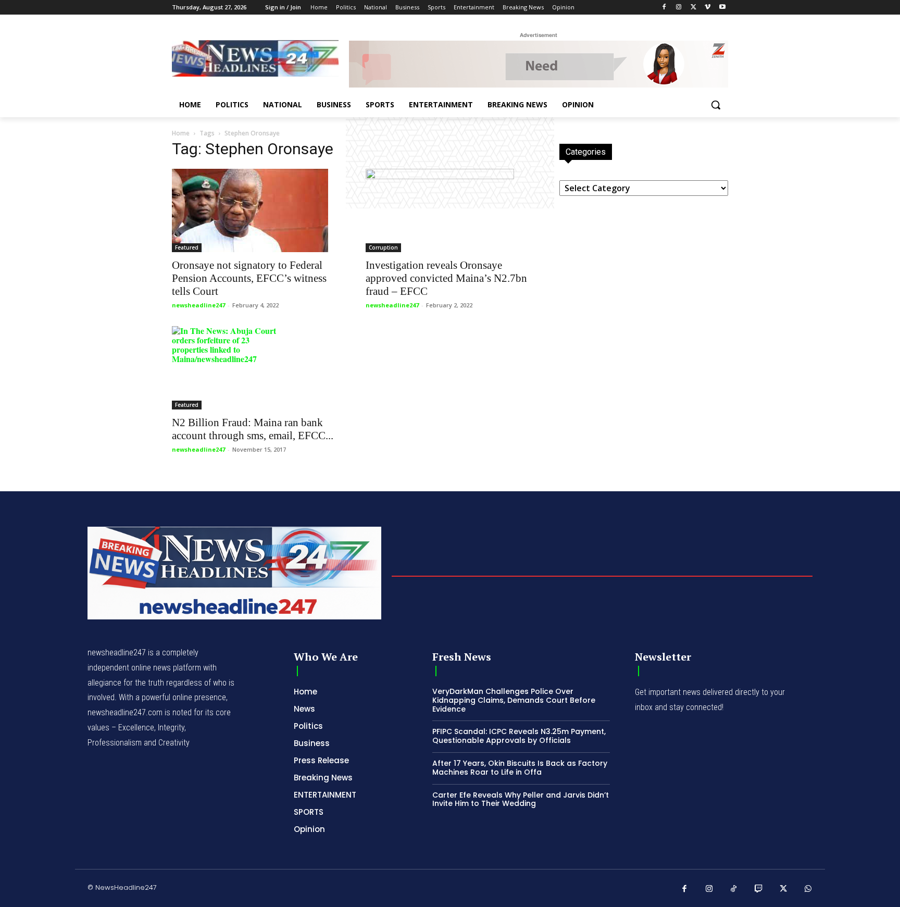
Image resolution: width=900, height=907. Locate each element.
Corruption (383, 247)
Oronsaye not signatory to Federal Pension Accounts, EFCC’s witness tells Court (249, 278)
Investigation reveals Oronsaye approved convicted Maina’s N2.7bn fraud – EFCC (446, 278)
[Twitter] (693, 8)
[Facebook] (664, 8)
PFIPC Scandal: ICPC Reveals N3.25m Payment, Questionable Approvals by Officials (519, 736)
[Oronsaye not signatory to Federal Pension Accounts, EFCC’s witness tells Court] (256, 210)
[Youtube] (722, 8)
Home (181, 133)
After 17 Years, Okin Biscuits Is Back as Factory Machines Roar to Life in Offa (519, 767)
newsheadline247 (198, 305)
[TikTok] (734, 889)
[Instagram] (679, 8)
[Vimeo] (708, 8)
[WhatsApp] (808, 889)
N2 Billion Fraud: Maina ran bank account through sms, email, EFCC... (252, 429)
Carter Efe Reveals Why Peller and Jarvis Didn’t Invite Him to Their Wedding (520, 799)
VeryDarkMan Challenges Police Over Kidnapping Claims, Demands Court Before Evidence (513, 700)
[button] (715, 104)
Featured (186, 247)
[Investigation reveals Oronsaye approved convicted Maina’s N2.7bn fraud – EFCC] (450, 210)
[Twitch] (759, 889)
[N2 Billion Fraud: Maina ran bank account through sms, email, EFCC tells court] (256, 367)
